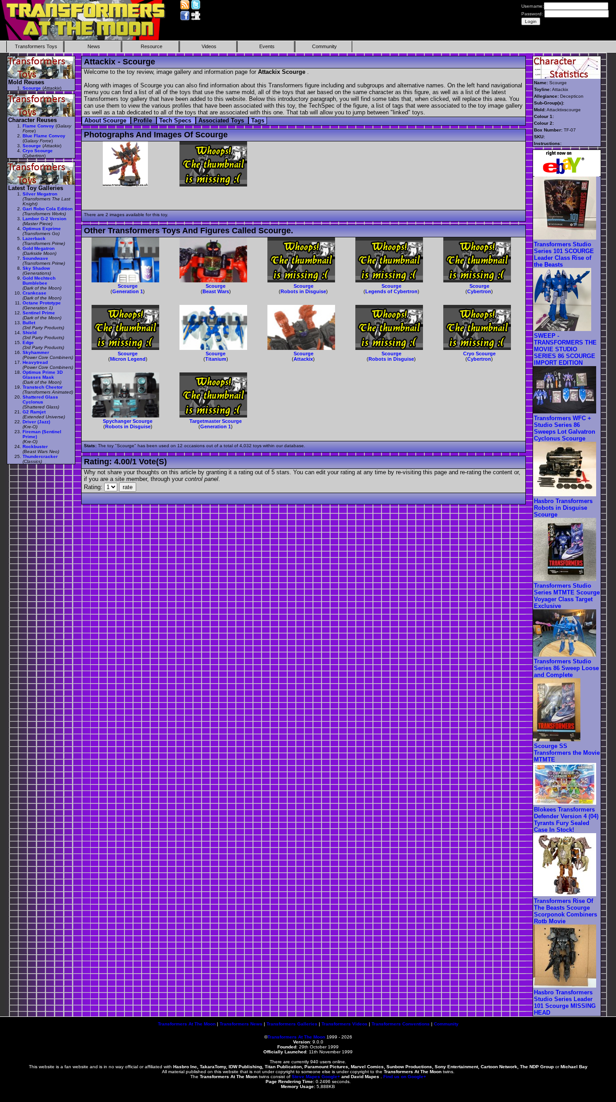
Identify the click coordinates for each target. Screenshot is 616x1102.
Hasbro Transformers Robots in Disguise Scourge (563, 508)
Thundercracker (40, 456)
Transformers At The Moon (187, 1023)
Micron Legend (128, 359)
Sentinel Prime (39, 312)
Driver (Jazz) (36, 421)
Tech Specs (176, 120)
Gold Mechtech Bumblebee (39, 281)
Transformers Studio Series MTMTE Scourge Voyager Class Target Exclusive (567, 595)
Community (324, 46)
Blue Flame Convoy (44, 135)
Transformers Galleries (292, 1023)
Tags (257, 120)
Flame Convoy (38, 125)
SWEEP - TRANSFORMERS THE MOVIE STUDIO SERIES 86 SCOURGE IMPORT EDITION (565, 349)
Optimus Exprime (42, 228)
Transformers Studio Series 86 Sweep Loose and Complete (566, 668)
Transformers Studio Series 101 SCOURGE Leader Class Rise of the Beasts (564, 254)
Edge (28, 342)
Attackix (303, 359)
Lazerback (34, 238)
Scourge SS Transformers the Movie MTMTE (567, 753)
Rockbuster (35, 446)
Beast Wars (215, 291)
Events (267, 46)
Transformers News (241, 1023)
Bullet (29, 322)
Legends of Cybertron (391, 291)
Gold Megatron (39, 248)
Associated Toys (222, 120)
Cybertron (479, 291)
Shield (30, 332)
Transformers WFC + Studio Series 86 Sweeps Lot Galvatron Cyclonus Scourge (564, 428)
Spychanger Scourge (127, 421)
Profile (143, 120)
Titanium (215, 359)
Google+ (331, 1076)
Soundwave (35, 258)
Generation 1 (127, 291)
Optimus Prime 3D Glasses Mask (43, 375)
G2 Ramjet (34, 411)
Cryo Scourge (479, 353)
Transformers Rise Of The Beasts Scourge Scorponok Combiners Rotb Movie (565, 911)
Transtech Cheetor (43, 387)
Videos (209, 46)
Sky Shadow (36, 268)
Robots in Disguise (303, 291)
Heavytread (35, 362)
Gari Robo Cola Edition (48, 208)
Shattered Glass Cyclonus (40, 399)
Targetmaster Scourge (215, 421)
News (93, 46)
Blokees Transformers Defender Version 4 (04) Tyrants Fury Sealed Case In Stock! (566, 819)
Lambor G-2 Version (44, 218)
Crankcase (34, 292)
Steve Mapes (306, 1076)
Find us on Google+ (404, 1076)
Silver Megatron (40, 193)
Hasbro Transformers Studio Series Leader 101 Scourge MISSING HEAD (565, 1002)
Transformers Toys (36, 46)
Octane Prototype (42, 302)
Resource (151, 46)
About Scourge (106, 120)
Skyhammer (36, 352)
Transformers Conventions (401, 1023)
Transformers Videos (345, 1023)
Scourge (128, 286)
